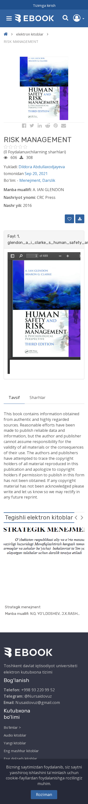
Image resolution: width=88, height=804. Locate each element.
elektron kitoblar (30, 34)
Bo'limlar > (12, 727)
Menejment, (30, 180)
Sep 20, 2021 (36, 173)
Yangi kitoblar (15, 742)
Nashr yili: (13, 205)
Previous (75, 517)
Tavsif (14, 397)
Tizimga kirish (44, 5)
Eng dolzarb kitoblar (20, 758)
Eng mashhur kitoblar (21, 750)
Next (81, 517)
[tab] (44, 239)
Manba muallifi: (18, 189)
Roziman (44, 794)
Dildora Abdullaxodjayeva (42, 166)
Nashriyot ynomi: (20, 197)
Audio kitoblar (15, 735)
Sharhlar (37, 397)
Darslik (48, 180)
